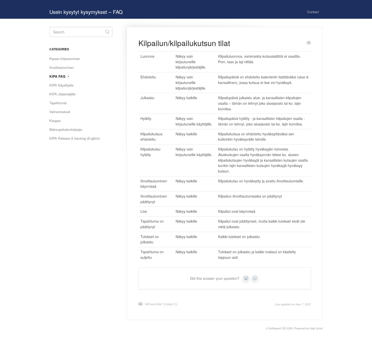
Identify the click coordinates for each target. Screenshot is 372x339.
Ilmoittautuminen (61, 67)
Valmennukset (59, 111)
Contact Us (170, 304)
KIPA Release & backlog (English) (74, 138)
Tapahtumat (58, 102)
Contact (313, 11)
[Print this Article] (309, 43)
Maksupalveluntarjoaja (65, 129)
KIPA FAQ (57, 76)
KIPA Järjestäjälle (62, 94)
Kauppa (54, 120)
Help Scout (316, 328)
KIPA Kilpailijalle (61, 85)
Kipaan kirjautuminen (64, 58)
